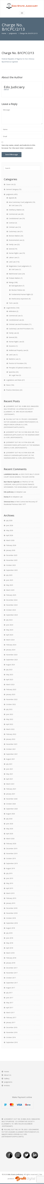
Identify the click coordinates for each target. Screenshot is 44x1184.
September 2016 (12, 1042)
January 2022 (10, 739)
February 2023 (11, 689)
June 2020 (9, 824)
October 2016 (11, 1037)
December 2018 (11, 908)
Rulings (11, 282)
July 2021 (9, 764)
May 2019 (9, 883)
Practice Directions (12, 390)
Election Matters (14, 236)
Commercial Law (14, 214)
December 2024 (11, 600)
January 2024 (10, 650)
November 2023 (11, 655)
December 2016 (11, 1027)
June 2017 (9, 998)
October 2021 (11, 749)
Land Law (12, 262)
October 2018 (11, 918)
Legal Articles (10, 308)
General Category (12, 189)
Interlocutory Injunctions (19, 299)
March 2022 (10, 729)
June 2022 (9, 714)
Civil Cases (15, 205)
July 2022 (9, 709)
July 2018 (9, 933)
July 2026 (9, 520)
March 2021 (10, 784)
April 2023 (9, 680)
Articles (7, 1085)
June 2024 (9, 625)
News (8, 385)
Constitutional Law (15, 218)
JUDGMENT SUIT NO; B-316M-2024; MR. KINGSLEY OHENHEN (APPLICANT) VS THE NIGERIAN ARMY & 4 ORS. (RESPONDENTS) (19, 455)
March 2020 (10, 839)
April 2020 (9, 834)
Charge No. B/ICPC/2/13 (18, 53)
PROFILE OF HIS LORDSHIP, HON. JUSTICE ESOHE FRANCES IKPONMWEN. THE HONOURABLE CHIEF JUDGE (20, 484)
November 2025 (11, 560)
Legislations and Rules (14, 380)
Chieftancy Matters (15, 210)
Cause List (9, 184)
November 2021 (11, 744)
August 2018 (10, 928)
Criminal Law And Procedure (18, 324)
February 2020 (11, 844)
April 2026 (9, 535)
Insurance (12, 346)
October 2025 (11, 565)
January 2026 (10, 550)
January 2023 (10, 694)
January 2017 (10, 1022)
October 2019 (11, 858)
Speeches (12, 372)
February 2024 (11, 645)
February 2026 (11, 545)
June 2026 (9, 525)
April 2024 (9, 635)
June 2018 (9, 938)
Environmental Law (15, 240)
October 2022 (11, 704)
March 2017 (10, 1013)
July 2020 (9, 819)
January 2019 (10, 903)
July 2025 (9, 575)
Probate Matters (14, 278)
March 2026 (10, 540)
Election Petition (17, 290)
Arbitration (12, 311)
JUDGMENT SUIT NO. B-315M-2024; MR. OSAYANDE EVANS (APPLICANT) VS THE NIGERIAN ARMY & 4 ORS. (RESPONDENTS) (22, 445)
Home (4, 33)
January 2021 (10, 794)
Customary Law (14, 231)
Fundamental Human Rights (21, 294)
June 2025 (9, 580)
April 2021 (9, 779)
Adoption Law (21, 492)
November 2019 (11, 853)
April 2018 (9, 948)
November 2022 (11, 699)
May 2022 (9, 719)
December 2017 (11, 968)
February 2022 (11, 734)
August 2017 (10, 988)
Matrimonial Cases (15, 274)
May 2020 (9, 829)
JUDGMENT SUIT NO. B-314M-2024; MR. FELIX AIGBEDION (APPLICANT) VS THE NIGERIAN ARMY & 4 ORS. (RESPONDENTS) (21, 434)
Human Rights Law (15, 253)
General (11, 249)
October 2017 (11, 978)
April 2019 (9, 888)
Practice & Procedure (16, 363)
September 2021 (12, 754)
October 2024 (11, 610)
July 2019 (9, 873)
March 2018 (10, 953)
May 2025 (9, 585)
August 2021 (10, 759)
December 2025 (11, 555)
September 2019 (12, 863)
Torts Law (12, 303)
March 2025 (10, 590)
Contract (12, 223)
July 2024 (9, 620)
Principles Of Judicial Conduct (19, 368)
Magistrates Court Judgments (19, 266)
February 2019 (11, 898)
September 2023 (12, 660)
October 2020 (11, 804)
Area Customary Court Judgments (20, 202)
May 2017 (9, 1003)
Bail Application (16, 286)
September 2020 (12, 809)
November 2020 (11, 799)
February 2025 (11, 595)
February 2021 (11, 789)
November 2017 (11, 973)
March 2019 (10, 893)
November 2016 (11, 1032)
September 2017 (12, 983)
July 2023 (9, 670)
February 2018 (11, 958)
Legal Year (15, 375)
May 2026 (9, 530)
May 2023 (9, 675)
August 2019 (10, 868)
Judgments (13, 33)
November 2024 (11, 605)
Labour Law (13, 257)
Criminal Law (13, 227)
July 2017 (9, 993)
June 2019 (9, 878)
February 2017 (11, 1017)
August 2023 (10, 665)
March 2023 (10, 684)
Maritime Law (13, 359)
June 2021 (9, 769)
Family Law (13, 244)
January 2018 (10, 963)
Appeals (11, 198)
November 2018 (11, 913)
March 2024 (10, 640)
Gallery (6, 1078)
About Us (7, 1075)
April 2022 (9, 724)
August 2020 (10, 814)
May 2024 (9, 630)
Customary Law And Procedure (19, 329)
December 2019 (11, 848)
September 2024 (12, 615)
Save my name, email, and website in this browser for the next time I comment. (18, 146)
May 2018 (9, 943)
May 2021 (9, 774)
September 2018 (12, 923)
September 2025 (12, 570)
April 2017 (9, 1008)
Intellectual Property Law (17, 350)
